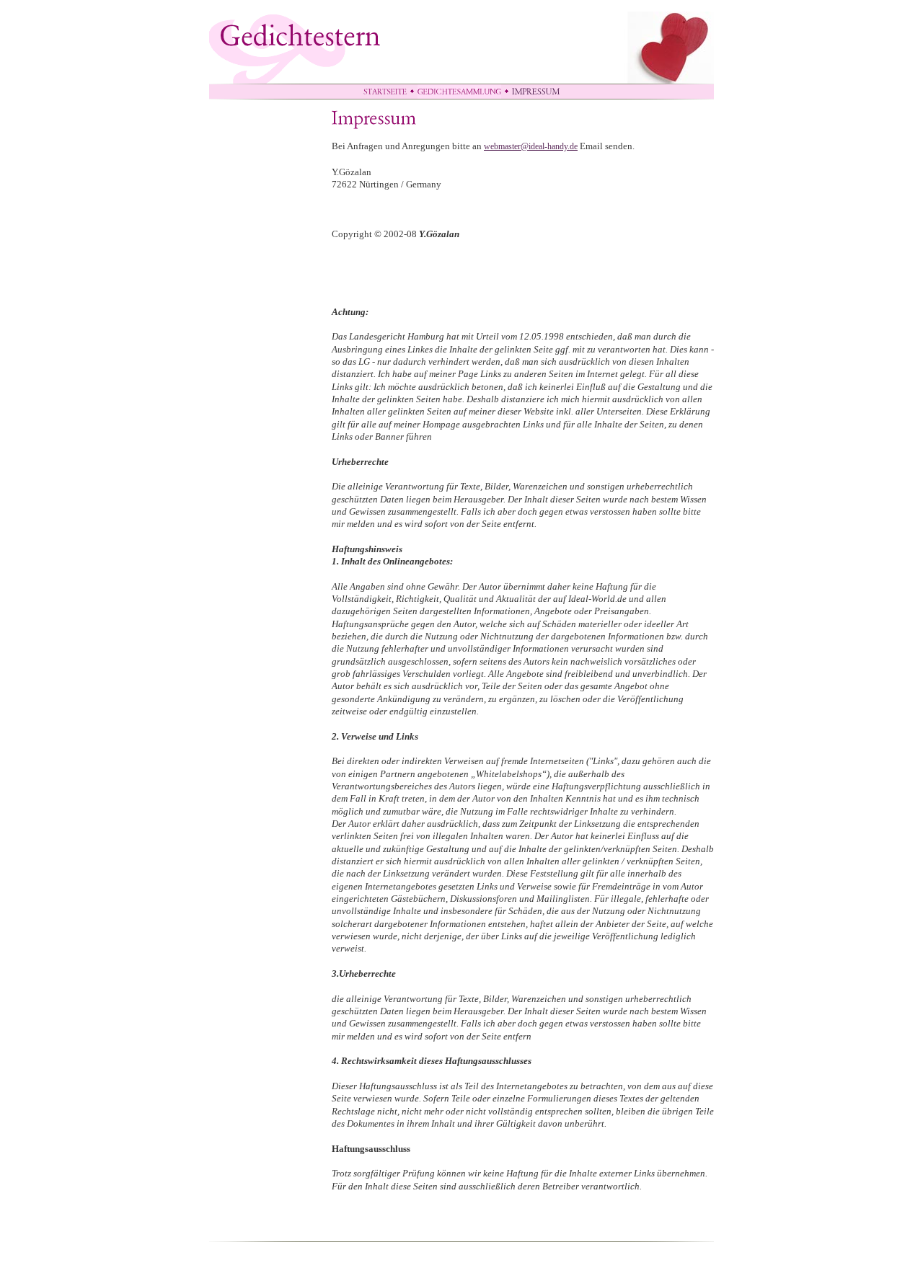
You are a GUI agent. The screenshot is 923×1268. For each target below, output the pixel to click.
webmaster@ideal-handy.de (531, 146)
